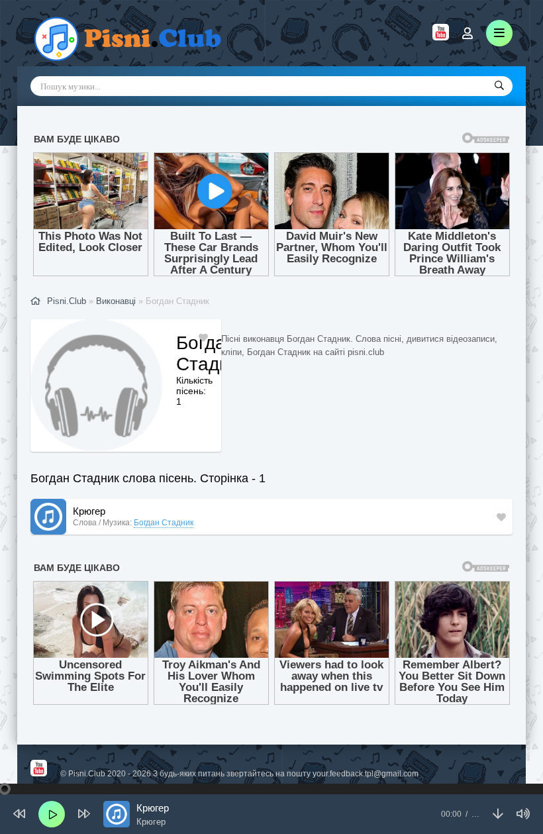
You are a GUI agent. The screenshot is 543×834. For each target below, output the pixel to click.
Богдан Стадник (163, 522)
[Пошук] (499, 86)
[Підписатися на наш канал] (440, 37)
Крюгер (89, 511)
